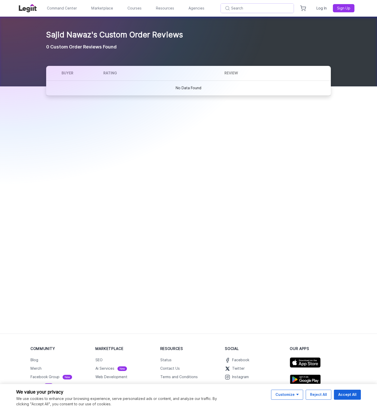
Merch (36, 368)
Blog (34, 360)
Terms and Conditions (179, 377)
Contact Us (170, 368)
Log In (321, 8)
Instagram (240, 377)
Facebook (240, 360)
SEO (99, 360)
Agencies (196, 8)
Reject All (318, 394)
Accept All (347, 394)
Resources (165, 8)
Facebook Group (50, 377)
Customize (285, 394)
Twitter (238, 368)
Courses (134, 8)
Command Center (62, 8)
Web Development (111, 377)
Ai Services (110, 368)
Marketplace (102, 8)
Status (166, 360)
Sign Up (343, 8)
